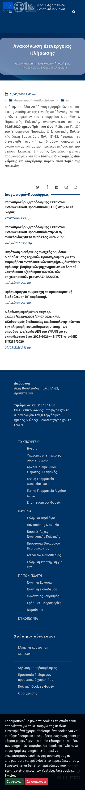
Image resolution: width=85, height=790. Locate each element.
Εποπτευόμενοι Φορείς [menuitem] (44, 503)
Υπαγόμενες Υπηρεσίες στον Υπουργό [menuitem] (44, 457)
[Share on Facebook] (47, 187)
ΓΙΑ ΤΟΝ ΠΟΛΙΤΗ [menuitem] (30, 576)
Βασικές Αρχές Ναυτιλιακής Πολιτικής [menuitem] (43, 534)
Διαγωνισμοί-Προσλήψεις (54, 63)
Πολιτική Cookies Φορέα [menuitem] (36, 687)
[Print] (75, 187)
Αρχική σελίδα (24, 63)
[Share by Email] (66, 187)
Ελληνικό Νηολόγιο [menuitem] (41, 518)
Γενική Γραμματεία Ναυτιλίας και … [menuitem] (40, 481)
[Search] (74, 11)
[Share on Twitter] (37, 187)
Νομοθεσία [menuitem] (35, 610)
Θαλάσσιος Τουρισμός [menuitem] (43, 596)
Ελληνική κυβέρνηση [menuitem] (33, 648)
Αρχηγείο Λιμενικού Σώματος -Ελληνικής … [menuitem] (43, 469)
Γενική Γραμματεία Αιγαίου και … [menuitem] (46, 493)
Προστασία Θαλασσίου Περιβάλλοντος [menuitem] (43, 545)
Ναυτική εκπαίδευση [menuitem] (42, 589)
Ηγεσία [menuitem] (32, 449)
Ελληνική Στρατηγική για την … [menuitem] (44, 564)
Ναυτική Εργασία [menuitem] (39, 583)
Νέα (68, 100)
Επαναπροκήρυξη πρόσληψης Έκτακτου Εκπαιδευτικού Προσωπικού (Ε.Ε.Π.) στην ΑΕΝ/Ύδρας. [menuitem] (39, 207)
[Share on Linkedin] (56, 187)
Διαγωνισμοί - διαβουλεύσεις (34, 100)
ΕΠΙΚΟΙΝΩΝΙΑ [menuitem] (28, 619)
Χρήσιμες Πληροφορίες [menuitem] (44, 603)
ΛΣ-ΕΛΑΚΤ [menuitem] (25, 654)
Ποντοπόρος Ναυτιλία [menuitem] (43, 525)
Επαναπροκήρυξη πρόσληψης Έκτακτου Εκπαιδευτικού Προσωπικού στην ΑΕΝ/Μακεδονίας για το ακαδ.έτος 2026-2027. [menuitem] (35, 232)
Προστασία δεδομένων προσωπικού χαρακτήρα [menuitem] (35, 677)
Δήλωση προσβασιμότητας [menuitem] (37, 668)
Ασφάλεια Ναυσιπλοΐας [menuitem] (44, 555)
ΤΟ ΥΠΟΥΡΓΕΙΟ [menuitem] (29, 442)
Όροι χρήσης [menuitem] (27, 693)
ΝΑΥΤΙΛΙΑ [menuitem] (24, 511)
